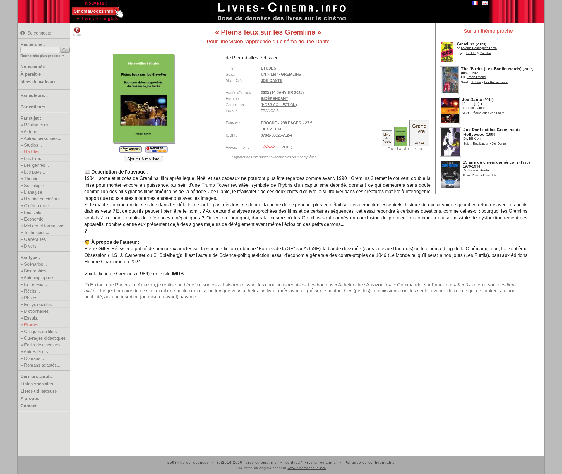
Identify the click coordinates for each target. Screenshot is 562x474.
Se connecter (40, 32)
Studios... (33, 144)
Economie (33, 219)
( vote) (284, 147)
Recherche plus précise (40, 56)
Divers (30, 245)
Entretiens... (35, 284)
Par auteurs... (34, 95)
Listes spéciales (36, 383)
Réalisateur (479, 112)
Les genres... (36, 165)
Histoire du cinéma (42, 198)
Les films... (34, 158)
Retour (77, 34)
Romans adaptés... (42, 365)
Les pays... (34, 171)
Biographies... (37, 270)
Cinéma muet (37, 205)
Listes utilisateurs (38, 391)
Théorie (31, 178)
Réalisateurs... (38, 124)
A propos (29, 398)
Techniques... (36, 232)
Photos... (32, 297)
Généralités (35, 239)
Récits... (32, 290)
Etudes (268, 68)
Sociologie (34, 185)
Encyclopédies (38, 304)
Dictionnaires (36, 311)
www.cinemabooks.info (307, 468)
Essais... (32, 317)
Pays (475, 175)
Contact (28, 405)
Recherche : (32, 44)
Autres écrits (36, 351)
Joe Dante (271, 80)
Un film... (33, 151)
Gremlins (125, 273)
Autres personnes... (42, 138)
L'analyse (33, 192)
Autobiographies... (41, 277)
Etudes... (33, 324)
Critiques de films (40, 331)
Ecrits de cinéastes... (44, 344)
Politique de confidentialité (370, 463)
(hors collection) (279, 105)
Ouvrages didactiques (45, 338)
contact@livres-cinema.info (310, 463)
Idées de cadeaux (38, 81)
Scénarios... (35, 264)
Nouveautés (32, 66)
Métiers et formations (44, 225)
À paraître (30, 74)
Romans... (34, 358)
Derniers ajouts (36, 376)
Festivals (32, 212)
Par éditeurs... (34, 106)
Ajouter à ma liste (143, 159)
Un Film (471, 53)
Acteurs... (33, 131)
